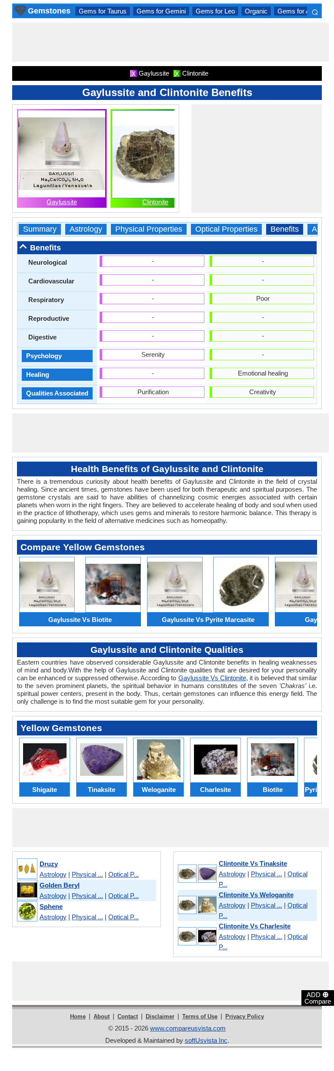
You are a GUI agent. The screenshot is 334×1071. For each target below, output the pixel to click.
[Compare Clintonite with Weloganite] (197, 905)
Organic (256, 11)
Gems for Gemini (161, 11)
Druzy (49, 864)
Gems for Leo (215, 11)
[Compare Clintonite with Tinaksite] (197, 874)
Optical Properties (226, 229)
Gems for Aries (299, 11)
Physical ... (87, 874)
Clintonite (155, 202)
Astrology (86, 229)
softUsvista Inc (206, 1040)
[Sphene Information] (27, 911)
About (102, 1016)
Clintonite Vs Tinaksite (253, 863)
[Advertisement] (170, 42)
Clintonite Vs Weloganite (256, 894)
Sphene (51, 906)
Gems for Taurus (103, 11)
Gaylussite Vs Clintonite (212, 678)
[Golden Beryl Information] (27, 890)
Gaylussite (62, 202)
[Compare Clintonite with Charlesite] (197, 937)
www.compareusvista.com (188, 1028)
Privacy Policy (244, 1016)
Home (78, 1016)
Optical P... (123, 874)
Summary (40, 229)
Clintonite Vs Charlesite (255, 926)
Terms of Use (199, 1016)
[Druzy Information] (27, 869)
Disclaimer (160, 1016)
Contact (127, 1016)
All (316, 229)
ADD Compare (317, 997)
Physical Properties (148, 229)
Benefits (285, 229)
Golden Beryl (60, 885)
